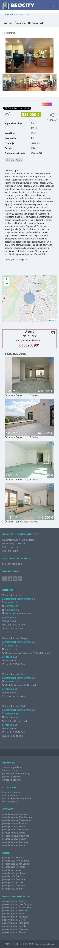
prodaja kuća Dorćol (12, 876)
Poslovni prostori (16, 896)
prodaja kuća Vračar (12, 869)
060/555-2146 (12, 681)
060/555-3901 (12, 649)
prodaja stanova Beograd (15, 813)
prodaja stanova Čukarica (15, 841)
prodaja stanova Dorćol (13, 832)
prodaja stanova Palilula (14, 838)
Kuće (6, 852)
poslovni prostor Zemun (14, 932)
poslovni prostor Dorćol (13, 919)
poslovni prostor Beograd (14, 901)
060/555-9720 (12, 609)
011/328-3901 (12, 602)
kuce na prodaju (10, 770)
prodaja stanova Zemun (14, 845)
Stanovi (8, 809)
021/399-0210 (12, 713)
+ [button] (7, 279)
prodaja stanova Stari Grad (15, 835)
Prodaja (8, 762)
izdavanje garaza (10, 801)
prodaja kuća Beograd (13, 857)
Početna (9, 14)
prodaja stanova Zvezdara (15, 823)
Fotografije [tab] (9, 33)
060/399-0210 (12, 717)
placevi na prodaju (11, 776)
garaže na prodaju (11, 779)
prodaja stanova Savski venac (17, 820)
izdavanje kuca (9, 795)
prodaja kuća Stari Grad (14, 879)
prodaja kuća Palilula (12, 882)
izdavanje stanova (11, 792)
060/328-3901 (12, 606)
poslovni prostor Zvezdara (15, 910)
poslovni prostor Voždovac (15, 916)
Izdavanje (9, 787)
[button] (53, 40)
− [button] (7, 284)
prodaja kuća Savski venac (15, 863)
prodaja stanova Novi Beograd (17, 817)
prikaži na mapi (9, 617)
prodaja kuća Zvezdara (13, 866)
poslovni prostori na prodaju (16, 773)
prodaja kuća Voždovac (13, 873)
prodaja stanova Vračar (13, 826)
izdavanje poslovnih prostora (16, 798)
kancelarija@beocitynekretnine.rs (18, 598)
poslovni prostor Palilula (14, 925)
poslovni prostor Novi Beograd (17, 904)
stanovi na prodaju (11, 767)
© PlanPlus (52, 320)
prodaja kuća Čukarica (13, 885)
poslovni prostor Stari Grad (15, 922)
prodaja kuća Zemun (12, 888)
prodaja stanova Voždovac (15, 829)
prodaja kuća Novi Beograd (15, 860)
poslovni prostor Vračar (13, 913)
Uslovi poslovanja (13, 563)
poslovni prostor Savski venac (17, 907)
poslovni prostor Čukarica (15, 929)
